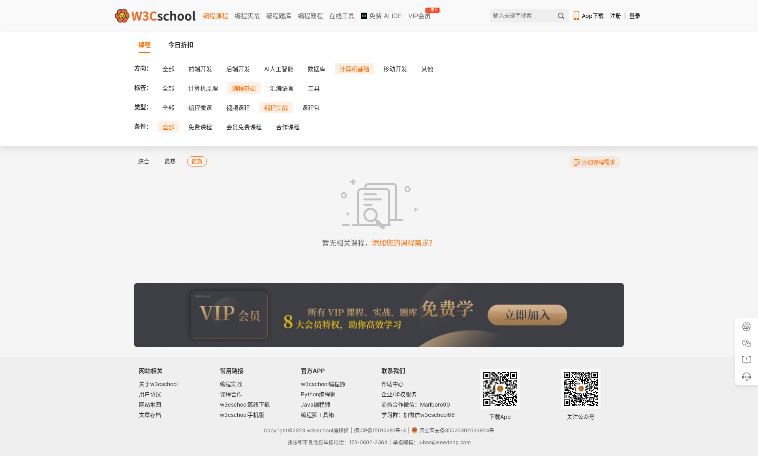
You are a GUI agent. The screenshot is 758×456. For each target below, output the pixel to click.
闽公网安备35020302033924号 (456, 430)
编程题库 (278, 16)
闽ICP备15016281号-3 (380, 430)
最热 (170, 161)
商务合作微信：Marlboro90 (415, 404)
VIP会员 (420, 14)
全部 (168, 69)
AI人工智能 (278, 69)
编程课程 (215, 16)
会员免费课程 (244, 127)
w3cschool (320, 430)
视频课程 (238, 108)
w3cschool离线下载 (245, 404)
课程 (144, 45)
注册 (615, 15)
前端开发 (200, 69)
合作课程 (288, 127)
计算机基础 (354, 69)
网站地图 (150, 404)
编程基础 (244, 88)
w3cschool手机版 (242, 414)
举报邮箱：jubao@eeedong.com (432, 442)
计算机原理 (203, 88)
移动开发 (395, 69)
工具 (314, 88)
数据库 (316, 69)
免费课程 (200, 127)
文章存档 (150, 414)
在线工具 (342, 16)
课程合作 (231, 394)
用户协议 (150, 394)
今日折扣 (180, 45)
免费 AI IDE (384, 16)
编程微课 (200, 108)
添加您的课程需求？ (404, 243)
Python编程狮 (318, 394)
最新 (197, 161)
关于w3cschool (158, 383)
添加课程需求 (598, 162)
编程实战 (247, 16)
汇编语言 (282, 88)
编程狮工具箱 (317, 414)
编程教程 (310, 16)
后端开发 (238, 69)
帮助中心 (392, 383)
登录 (634, 15)
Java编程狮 (315, 404)
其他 (427, 69)
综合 (143, 161)
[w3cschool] (155, 16)
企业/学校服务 (399, 394)
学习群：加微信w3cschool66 (418, 414)
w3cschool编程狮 (323, 383)
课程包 (311, 108)
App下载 (593, 15)
